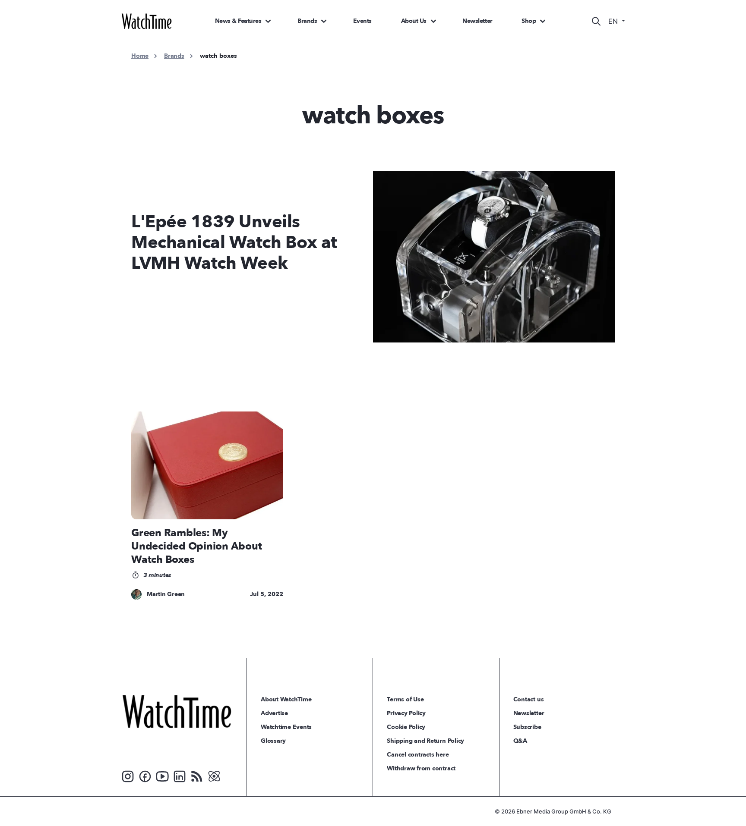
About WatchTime (286, 699)
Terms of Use (405, 699)
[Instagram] (128, 775)
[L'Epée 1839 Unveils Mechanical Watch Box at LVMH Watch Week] (499, 256)
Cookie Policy (406, 727)
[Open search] (596, 21)
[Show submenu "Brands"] (323, 21)
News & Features (238, 21)
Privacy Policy (406, 713)
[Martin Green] (136, 594)
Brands (307, 21)
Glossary (273, 741)
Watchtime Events (286, 727)
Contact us (528, 699)
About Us (414, 21)
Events (362, 21)
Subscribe (527, 727)
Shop (529, 21)
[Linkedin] (179, 775)
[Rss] (197, 775)
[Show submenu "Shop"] (542, 21)
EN (614, 21)
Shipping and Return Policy (425, 741)
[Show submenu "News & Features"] (268, 21)
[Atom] (214, 775)
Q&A (520, 741)
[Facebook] (145, 775)
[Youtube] (162, 775)
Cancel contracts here (418, 755)
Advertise (274, 713)
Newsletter (477, 21)
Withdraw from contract (421, 768)
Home (140, 56)
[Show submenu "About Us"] (433, 21)
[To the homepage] (177, 711)
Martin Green (166, 594)
